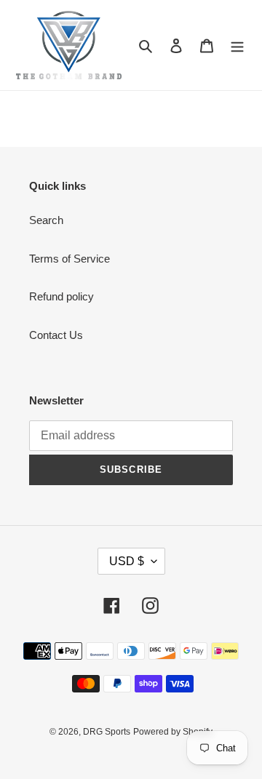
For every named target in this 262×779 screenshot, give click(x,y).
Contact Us (56, 335)
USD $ (126, 561)
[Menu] (237, 45)
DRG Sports (106, 732)
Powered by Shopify (173, 732)
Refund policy (61, 296)
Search (46, 220)
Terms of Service (69, 258)
